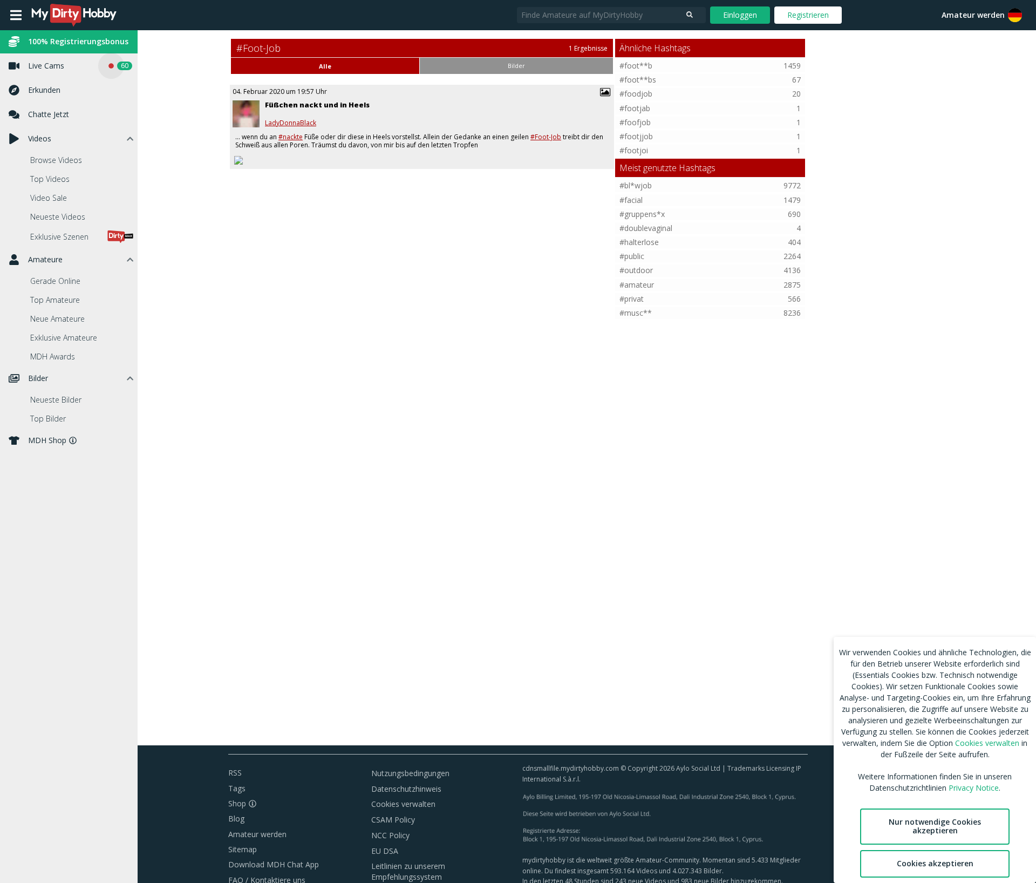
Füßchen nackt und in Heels (317, 105)
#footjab (634, 108)
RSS (235, 772)
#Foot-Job (545, 136)
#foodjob (635, 94)
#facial (631, 200)
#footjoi (633, 150)
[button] (1015, 15)
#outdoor (636, 270)
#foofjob (635, 122)
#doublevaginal (645, 228)
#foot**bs (637, 79)
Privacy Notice (974, 788)
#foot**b (635, 65)
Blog (236, 818)
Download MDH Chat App (273, 864)
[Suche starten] (689, 15)
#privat (631, 299)
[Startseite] (74, 15)
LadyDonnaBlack (290, 123)
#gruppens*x (642, 214)
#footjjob (636, 136)
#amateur (636, 285)
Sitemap (242, 849)
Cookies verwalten (403, 804)
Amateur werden (973, 15)
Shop (237, 803)
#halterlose (639, 242)
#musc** (635, 313)
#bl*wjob (635, 185)
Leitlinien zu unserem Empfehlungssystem (408, 871)
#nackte (290, 136)
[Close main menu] (16, 15)
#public (631, 256)
